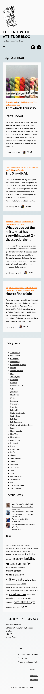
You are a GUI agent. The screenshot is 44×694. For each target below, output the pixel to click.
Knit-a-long (15, 416)
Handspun (14, 395)
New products (16, 431)
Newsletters (15, 437)
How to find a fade (19, 294)
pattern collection (24, 587)
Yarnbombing (15, 488)
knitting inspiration (11, 567)
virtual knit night (24, 602)
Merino (23, 584)
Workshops (15, 479)
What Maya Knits (10, 607)
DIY (7, 288)
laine (34, 580)
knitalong (8, 559)
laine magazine (11, 584)
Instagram (16, 167)
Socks (12, 461)
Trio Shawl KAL (17, 173)
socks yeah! (9, 598)
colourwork (27, 545)
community (14, 361)
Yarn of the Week (17, 485)
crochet (13, 367)
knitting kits (21, 567)
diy (12, 551)
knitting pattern (11, 105)
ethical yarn (9, 222)
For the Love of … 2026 (20, 519)
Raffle (12, 452)
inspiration (14, 102)
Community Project (18, 364)
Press (12, 446)
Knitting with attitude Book (21, 425)
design (8, 551)
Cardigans (14, 358)
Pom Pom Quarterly (12, 590)
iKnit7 (12, 398)
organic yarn (15, 224)
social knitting (17, 594)
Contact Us (22, 658)
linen (18, 584)
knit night (14, 410)
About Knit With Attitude (28, 654)
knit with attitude (18, 579)
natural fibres (12, 587)
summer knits (19, 598)
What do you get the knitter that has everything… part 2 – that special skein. (20, 233)
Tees (12, 470)
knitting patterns (15, 574)
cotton (17, 548)
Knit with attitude (25, 102)
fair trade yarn (18, 551)
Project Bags (15, 449)
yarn (18, 105)
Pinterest (14, 443)
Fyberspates (27, 551)
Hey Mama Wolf (19, 554)
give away (14, 392)
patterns (34, 587)
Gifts (12, 389)
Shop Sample (15, 458)
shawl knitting (29, 590)
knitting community (18, 563)
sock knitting (31, 594)
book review (15, 355)
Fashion (8, 102)
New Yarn (14, 434)
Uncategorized (16, 476)
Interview (14, 407)
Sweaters (14, 464)
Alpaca (8, 545)
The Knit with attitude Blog (22, 619)
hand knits (10, 554)
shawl (21, 590)
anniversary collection (16, 545)
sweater (28, 598)
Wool (18, 607)
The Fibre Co (9, 602)
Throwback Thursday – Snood (21, 112)
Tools (12, 473)
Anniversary (15, 352)
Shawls (13, 455)
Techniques (26, 290)
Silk (7, 595)
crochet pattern (16, 370)
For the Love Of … (17, 386)
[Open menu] (4, 47)
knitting (34, 102)
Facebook (14, 379)
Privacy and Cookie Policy (28, 662)
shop (36, 590)
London (13, 428)
